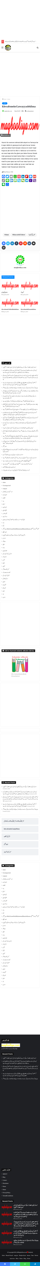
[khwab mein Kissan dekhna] (29, 303)
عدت (4, 548)
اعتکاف (4, 498)
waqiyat (5, 489)
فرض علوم (4, 557)
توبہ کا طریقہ (5, 507)
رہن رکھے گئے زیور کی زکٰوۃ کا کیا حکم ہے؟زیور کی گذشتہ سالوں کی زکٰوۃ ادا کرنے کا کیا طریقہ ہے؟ (19, 401)
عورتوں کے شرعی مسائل (7, 554)
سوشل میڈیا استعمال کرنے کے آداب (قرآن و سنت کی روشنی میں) (14, 535)
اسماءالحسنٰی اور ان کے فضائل (8, 492)
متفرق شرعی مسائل (6, 576)
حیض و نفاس (5, 514)
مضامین (4, 582)
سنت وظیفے (5, 532)
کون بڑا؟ (22, 292)
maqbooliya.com (8, 111)
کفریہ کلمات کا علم (6, 569)
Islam (7, 235)
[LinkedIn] (12, 243)
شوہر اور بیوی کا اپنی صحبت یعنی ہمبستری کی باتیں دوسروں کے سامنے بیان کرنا (16, 470)
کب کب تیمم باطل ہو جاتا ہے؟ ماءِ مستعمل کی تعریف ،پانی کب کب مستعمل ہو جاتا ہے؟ (17, 464)
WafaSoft (30, 1252)
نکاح (4, 591)
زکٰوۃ (3, 526)
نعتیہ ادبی (4, 588)
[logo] (10, 1047)
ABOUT (5, 1174)
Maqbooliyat (22, 1255)
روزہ (3, 523)
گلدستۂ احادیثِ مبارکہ (6, 572)
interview (12, 1259)
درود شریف (5, 517)
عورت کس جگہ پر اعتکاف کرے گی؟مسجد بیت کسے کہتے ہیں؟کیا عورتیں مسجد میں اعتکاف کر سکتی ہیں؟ (19, 367)
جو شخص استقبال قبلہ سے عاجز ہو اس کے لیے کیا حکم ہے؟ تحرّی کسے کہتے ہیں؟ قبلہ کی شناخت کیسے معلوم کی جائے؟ (20, 432)
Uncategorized (7, 486)
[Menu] (2, 48)
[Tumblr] (16, 243)
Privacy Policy (6, 1193)
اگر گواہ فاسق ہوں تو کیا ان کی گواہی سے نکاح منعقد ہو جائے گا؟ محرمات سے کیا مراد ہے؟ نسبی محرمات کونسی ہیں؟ (20, 424)
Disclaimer (6, 1183)
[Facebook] (4, 243)
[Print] (4, 248)
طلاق (3, 545)
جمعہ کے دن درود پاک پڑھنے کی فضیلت (9, 467)
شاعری (4, 538)
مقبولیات (4, 585)
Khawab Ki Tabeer (19, 235)
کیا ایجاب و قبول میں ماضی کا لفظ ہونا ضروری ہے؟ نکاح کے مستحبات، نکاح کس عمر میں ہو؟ (18, 428)
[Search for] (38, 48)
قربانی (4, 563)
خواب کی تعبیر (32, 235)
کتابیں (4, 566)
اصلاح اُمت (5, 495)
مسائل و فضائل (5, 579)
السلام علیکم (5, 446)
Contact (5, 1180)
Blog (4, 1177)
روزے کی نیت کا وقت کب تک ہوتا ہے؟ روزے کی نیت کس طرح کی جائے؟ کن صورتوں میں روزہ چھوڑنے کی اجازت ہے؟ (19, 397)
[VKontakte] (29, 243)
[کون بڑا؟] (29, 286)
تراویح (4, 504)
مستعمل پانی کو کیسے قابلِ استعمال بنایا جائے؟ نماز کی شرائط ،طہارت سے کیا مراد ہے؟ (17, 461)
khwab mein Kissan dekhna (28, 309)
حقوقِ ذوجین (5, 510)
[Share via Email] (34, 243)
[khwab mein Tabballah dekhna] (10, 303)
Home (4, 99)
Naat (32, 1255)
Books (36, 1255)
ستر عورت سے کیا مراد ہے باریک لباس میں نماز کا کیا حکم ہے (13, 455)
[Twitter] (8, 243)
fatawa (28, 1255)
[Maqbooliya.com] (8, 48)
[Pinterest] (21, 243)
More (17, 1259)
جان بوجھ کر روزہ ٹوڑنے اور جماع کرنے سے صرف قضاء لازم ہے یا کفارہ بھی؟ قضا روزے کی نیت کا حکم (20, 388)
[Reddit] (25, 243)
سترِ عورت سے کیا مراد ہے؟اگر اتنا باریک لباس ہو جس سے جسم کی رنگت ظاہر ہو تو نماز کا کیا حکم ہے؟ (20, 458)
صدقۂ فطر (4, 541)
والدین (4, 597)
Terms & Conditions (8, 1196)
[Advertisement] (20, 20)
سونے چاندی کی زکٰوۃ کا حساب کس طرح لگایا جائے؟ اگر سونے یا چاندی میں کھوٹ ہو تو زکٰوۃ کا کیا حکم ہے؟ (20, 409)
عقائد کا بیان (5, 551)
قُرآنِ (4, 560)
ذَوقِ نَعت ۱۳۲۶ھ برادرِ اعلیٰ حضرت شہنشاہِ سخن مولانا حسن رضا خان (14, 520)
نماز (3, 594)
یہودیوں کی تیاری (4, 292)
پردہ (3, 501)
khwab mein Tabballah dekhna (10, 309)
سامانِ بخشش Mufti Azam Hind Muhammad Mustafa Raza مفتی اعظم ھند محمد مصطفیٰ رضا (21, 529)
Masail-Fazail (9, 1255)
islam (8, 99)
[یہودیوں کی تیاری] (10, 286)
